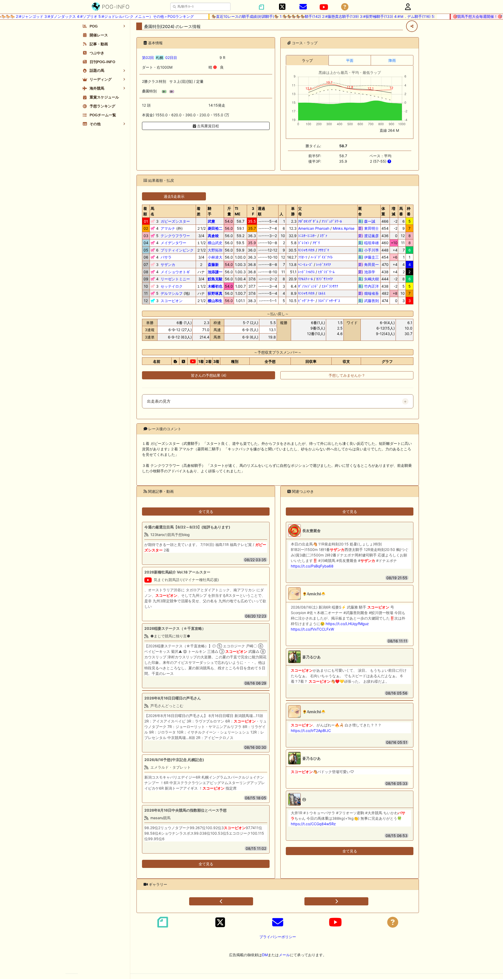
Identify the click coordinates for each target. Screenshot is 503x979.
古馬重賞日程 (207, 126)
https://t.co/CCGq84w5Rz (313, 824)
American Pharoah (313, 228)
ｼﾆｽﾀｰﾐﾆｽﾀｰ (307, 235)
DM (265, 955)
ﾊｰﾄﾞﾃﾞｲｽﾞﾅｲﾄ (322, 257)
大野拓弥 (215, 250)
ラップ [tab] (307, 60)
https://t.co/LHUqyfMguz (347, 623)
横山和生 (215, 300)
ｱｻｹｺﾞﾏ (323, 250)
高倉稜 (213, 235)
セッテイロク (172, 286)
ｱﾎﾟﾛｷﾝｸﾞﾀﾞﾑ (308, 221)
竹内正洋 (368, 286)
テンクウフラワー (175, 235)
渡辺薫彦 (368, 235)
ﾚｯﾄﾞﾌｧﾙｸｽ (306, 272)
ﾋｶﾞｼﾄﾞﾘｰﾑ (326, 272)
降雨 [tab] (392, 60)
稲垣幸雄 (368, 242)
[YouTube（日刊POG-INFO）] (324, 7)
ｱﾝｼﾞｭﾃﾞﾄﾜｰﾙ (332, 221)
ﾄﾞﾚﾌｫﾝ (303, 242)
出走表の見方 (159, 401)
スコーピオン (172, 300)
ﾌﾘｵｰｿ (302, 257)
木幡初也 (215, 286)
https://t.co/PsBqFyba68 (312, 566)
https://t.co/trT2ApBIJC (311, 730)
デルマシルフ (172, 293)
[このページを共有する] (412, 26)
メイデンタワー (173, 242)
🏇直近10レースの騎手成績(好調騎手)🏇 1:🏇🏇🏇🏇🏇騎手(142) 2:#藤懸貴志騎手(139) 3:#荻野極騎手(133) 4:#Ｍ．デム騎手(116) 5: (312, 16)
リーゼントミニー (175, 279)
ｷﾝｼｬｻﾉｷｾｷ (306, 250)
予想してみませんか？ (347, 375)
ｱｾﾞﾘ (316, 242)
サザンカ (168, 264)
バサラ (166, 257)
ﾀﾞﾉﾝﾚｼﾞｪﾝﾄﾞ (308, 286)
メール (284, 955)
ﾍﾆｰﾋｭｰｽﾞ (305, 264)
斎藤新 (213, 264)
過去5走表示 (174, 196)
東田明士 (368, 228)
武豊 (211, 221)
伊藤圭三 (368, 257)
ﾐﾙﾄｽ (321, 293)
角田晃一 (368, 264)
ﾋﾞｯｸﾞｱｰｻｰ (306, 300)
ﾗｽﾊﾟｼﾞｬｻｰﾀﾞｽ (329, 300)
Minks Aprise (343, 228)
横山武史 (215, 242)
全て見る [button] (206, 511)
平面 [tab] (349, 60)
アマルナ (168, 228)
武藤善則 (368, 300)
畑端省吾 (368, 293)
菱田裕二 (215, 228)
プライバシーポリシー (277, 936)
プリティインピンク (177, 250)
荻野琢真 (215, 293)
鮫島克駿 (215, 279)
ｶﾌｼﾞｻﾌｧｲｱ (324, 279)
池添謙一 (215, 272)
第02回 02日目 (159, 57)
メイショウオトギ (175, 272)
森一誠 (368, 221)
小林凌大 (215, 257)
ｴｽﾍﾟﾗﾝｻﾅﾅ (330, 286)
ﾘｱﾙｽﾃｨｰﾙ (305, 279)
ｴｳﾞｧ (323, 235)
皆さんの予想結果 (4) (208, 375)
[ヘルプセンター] (344, 7)
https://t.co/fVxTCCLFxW (312, 629)
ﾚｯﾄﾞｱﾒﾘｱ (323, 264)
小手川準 (368, 250)
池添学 (368, 272)
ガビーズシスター (175, 221)
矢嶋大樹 (368, 279)
